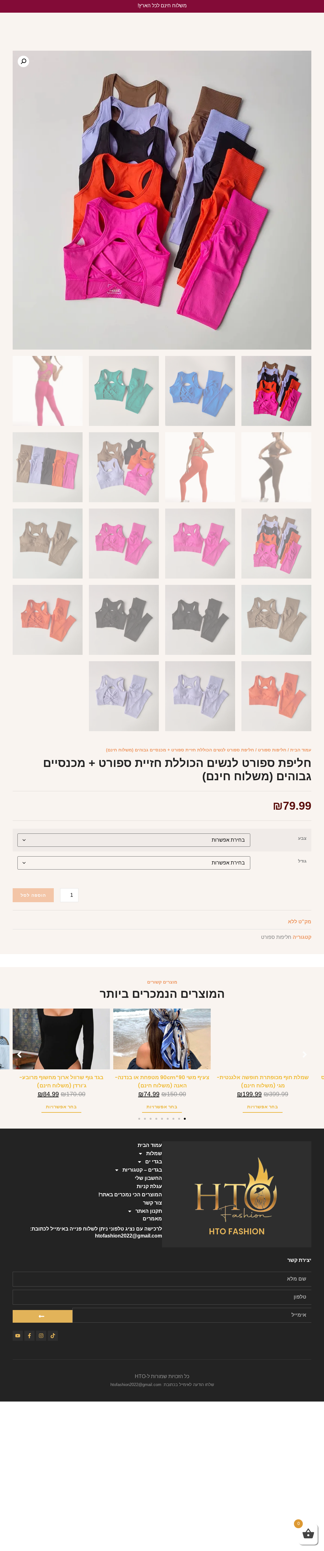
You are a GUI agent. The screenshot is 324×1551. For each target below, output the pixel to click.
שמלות (154, 1153)
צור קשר (152, 1203)
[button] (23, 61)
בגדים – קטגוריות (142, 1170)
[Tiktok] (53, 1336)
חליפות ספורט (272, 749)
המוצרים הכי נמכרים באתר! (130, 1194)
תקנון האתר (148, 1211)
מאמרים (152, 1218)
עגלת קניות (149, 1186)
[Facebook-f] (29, 1336)
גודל (302, 861)
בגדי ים (153, 1161)
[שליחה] (42, 1316)
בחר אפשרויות (262, 1107)
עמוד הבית (300, 749)
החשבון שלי (148, 1178)
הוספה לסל (33, 895)
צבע (302, 838)
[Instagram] (41, 1336)
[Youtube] (18, 1336)
